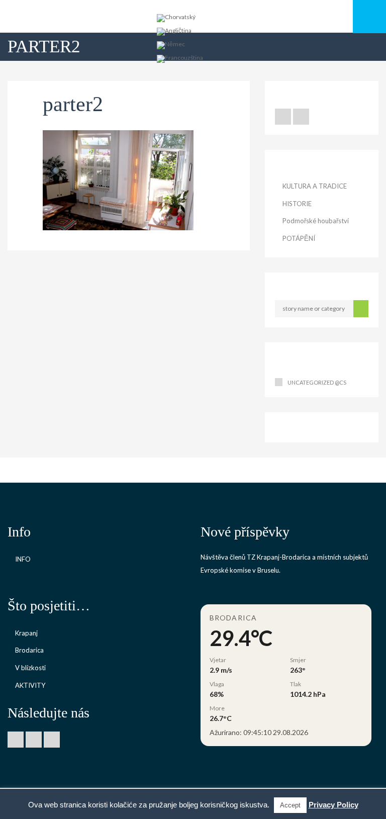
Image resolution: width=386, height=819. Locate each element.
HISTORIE (297, 204)
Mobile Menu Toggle (369, 16)
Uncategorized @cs (316, 382)
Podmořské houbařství (315, 221)
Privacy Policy (333, 804)
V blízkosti (30, 668)
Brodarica (29, 650)
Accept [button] (290, 805)
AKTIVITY (30, 685)
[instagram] (52, 740)
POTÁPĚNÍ (298, 238)
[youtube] (301, 117)
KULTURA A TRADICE (314, 186)
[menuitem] (176, 18)
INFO (23, 559)
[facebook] (283, 117)
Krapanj (26, 633)
